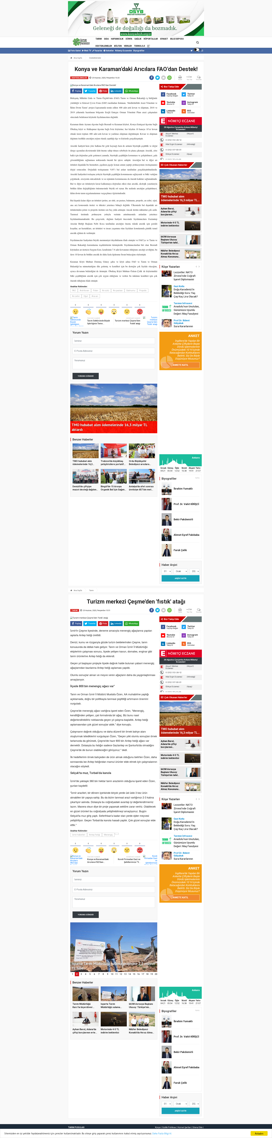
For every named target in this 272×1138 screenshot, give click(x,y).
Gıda (106, 39)
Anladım (259, 1133)
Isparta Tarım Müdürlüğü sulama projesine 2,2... (110, 1007)
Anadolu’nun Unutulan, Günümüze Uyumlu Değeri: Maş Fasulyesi (186, 310)
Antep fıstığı (94, 835)
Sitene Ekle (197, 1127)
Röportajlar (151, 39)
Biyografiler (138, 50)
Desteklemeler (103, 46)
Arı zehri (76, 296)
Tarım (98, 39)
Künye (158, 1127)
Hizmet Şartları (184, 1127)
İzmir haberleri (78, 835)
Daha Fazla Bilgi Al (161, 1133)
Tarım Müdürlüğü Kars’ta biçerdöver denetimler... (83, 1007)
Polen (95, 290)
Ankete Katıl (180, 365)
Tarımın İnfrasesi (183, 303)
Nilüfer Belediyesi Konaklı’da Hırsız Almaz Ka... (141, 1032)
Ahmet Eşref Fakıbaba (186, 534)
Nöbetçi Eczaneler (123, 50)
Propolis (142, 290)
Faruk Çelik (180, 550)
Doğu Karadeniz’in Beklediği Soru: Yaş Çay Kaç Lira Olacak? (186, 293)
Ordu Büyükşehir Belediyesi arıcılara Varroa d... (139, 464)
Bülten (118, 46)
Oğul (86, 296)
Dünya (129, 39)
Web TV (87, 50)
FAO (74, 290)
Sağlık (137, 39)
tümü (197, 478)
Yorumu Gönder (86, 376)
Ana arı (95, 296)
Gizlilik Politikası (169, 1127)
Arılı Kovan (84, 290)
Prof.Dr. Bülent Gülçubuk (182, 322)
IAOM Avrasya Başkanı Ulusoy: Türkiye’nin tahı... (141, 1007)
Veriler (128, 46)
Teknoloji (139, 46)
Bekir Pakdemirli (183, 519)
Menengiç (108, 835)
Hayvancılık (117, 39)
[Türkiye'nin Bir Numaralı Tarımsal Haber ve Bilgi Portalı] (81, 42)
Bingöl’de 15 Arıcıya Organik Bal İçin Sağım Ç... (113, 489)
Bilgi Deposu (177, 39)
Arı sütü (105, 290)
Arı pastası (118, 290)
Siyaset (164, 39)
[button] (196, 266)
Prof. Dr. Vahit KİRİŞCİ (186, 504)
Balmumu (131, 290)
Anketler (110, 50)
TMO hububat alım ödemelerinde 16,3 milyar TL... (83, 464)
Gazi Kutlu (179, 286)
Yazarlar (98, 50)
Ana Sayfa (77, 58)
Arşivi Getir (180, 578)
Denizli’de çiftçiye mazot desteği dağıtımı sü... (85, 489)
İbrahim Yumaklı (183, 488)
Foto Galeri (75, 50)
